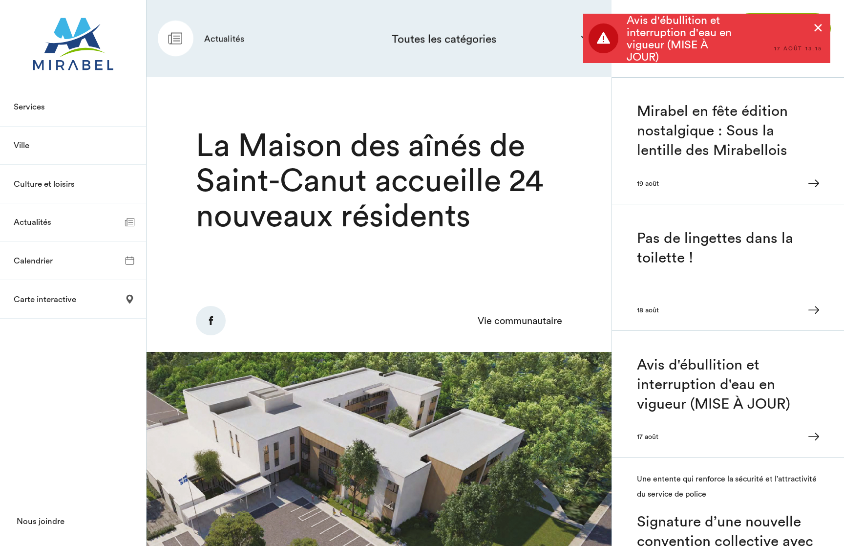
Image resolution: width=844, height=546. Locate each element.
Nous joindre (40, 521)
